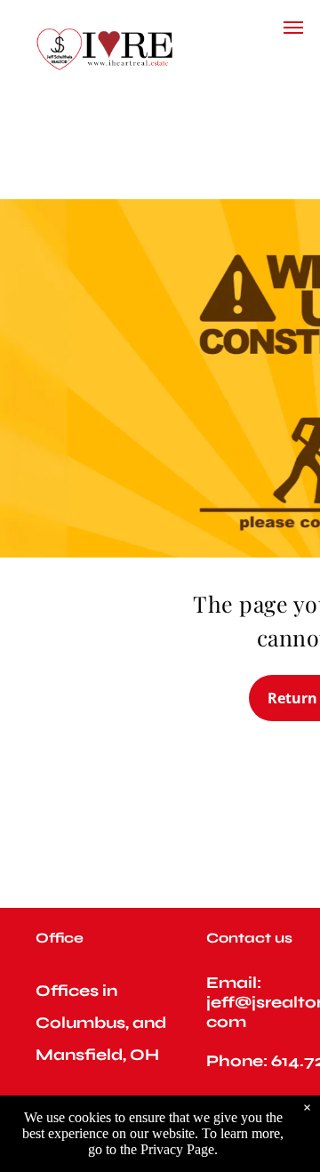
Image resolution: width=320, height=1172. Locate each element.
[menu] (293, 27)
